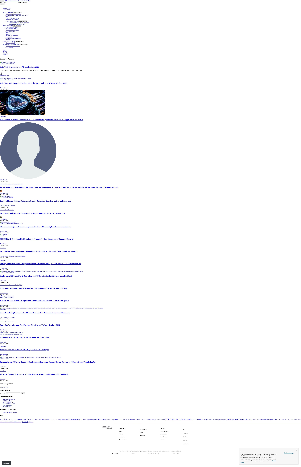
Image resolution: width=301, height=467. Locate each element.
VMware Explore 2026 (9, 399)
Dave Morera (3, 268)
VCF (160, 419)
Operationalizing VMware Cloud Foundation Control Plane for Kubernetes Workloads (35, 313)
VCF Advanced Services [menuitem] (12, 21)
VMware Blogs (7, 8)
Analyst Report (11, 419)
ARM (16, 419)
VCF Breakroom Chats (9, 403)
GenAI (83, 419)
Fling (80, 419)
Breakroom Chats (24, 419)
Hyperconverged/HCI (92, 419)
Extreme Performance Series (69, 419)
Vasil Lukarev (3, 205)
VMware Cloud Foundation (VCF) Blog (20, 0)
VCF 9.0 (169, 419)
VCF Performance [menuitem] (10, 40)
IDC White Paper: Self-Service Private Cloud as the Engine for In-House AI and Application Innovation (41, 120)
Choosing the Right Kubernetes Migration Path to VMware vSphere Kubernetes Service (35, 227)
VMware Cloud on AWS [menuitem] (12, 19)
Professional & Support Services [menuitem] (11, 44)
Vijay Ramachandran (5, 305)
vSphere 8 (30, 422)
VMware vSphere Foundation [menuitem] (13, 14)
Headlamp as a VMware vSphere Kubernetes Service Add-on (24, 337)
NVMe (124, 419)
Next (7, 387)
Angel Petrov (3, 243)
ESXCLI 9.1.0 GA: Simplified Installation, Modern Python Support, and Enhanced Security (37, 239)
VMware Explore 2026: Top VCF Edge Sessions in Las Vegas (24, 350)
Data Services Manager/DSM (42, 419)
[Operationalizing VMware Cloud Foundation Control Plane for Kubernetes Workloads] (51, 308)
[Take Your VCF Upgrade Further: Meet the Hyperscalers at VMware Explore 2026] (15, 78)
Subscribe (6, 463)
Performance (132, 419)
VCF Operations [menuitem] (10, 32)
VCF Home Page (7, 401)
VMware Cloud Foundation (7, 63)
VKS (225, 419)
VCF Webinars (7, 406)
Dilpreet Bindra (4, 293)
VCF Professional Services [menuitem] (13, 46)
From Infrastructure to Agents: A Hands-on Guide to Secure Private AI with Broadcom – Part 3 (38, 251)
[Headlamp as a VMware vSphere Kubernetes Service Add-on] (11, 332)
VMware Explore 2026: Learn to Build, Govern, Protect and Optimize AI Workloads (34, 374)
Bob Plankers (3, 219)
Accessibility (115, 453)
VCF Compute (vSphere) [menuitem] (12, 27)
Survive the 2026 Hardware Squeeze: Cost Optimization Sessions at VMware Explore (34, 300)
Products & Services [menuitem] (8, 12)
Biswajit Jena (3, 231)
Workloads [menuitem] (9, 37)
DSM (59, 419)
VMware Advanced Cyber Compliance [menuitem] (19, 22)
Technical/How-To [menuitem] (7, 25)
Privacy (133, 453)
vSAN (15, 422)
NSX (115, 419)
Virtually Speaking (219, 419)
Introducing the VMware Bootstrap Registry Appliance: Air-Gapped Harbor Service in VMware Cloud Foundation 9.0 (48, 362)
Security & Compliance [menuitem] (12, 35)
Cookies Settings (288, 453)
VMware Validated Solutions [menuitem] (13, 38)
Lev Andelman (11, 205)
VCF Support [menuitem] (9, 47)
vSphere (25, 422)
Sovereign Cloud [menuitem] (10, 43)
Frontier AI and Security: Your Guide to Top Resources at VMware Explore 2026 (32, 213)
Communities (6, 9)
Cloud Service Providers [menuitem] (9, 41)
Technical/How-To (4, 358)
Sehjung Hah (3, 280)
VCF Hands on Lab (8, 402)
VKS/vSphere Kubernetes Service (239, 419)
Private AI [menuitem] (8, 34)
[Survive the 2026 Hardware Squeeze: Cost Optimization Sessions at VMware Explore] (7, 295)
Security (149, 419)
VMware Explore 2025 (280, 419)
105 (4, 387)
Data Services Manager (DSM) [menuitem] (17, 24)
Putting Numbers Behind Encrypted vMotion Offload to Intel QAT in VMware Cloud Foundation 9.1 (40, 264)
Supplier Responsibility (153, 453)
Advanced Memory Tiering (10, 412)
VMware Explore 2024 (270, 419)
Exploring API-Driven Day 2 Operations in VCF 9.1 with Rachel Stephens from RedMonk (36, 276)
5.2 (1, 419)
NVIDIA (120, 419)
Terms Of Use (175, 453)
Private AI (144, 419)
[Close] (296, 450)
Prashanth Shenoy (4, 75)
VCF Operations (207, 419)
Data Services (32, 419)
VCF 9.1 (176, 419)
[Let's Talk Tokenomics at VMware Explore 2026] (7, 62)
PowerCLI (139, 419)
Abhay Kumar (3, 88)
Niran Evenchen (4, 256)
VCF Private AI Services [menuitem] (12, 18)
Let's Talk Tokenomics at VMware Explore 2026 (19, 67)
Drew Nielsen (3, 330)
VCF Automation (186, 419)
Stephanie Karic (4, 354)
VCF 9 (163, 419)
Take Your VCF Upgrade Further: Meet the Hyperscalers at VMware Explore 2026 (33, 83)
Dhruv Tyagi (3, 342)
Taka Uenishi (3, 179)
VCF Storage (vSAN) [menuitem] (11, 28)
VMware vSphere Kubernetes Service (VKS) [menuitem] (17, 15)
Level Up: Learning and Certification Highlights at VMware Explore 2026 (30, 325)
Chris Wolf (2, 379)
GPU (85, 419)
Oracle (127, 419)
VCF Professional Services (6, 197)
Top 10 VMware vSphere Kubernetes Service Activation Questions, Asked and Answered (35, 201)
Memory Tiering (110, 419)
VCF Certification (7, 405)
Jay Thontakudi (4, 193)
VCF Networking (197, 419)
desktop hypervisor (54, 419)
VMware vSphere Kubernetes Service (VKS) (11, 184)
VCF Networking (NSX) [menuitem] (12, 30)
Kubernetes (102, 419)
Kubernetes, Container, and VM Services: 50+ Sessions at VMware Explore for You (33, 288)
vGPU (213, 419)
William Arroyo (12, 256)
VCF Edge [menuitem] (9, 16)
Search (1, 2)
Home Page (3, 116)
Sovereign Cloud (155, 419)
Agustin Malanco (21, 256)
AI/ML (4, 419)
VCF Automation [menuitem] (10, 31)
